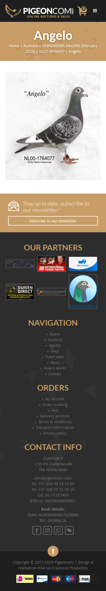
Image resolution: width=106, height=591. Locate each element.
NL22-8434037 (52, 51)
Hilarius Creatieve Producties (63, 567)
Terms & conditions (54, 421)
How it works (55, 368)
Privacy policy (55, 433)
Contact (54, 373)
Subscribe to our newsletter (53, 220)
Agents (55, 345)
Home (14, 45)
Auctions (30, 45)
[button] (76, 579)
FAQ (54, 410)
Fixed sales (54, 356)
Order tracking (54, 404)
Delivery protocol (55, 416)
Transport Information (55, 427)
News (55, 362)
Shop (55, 351)
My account (54, 398)
